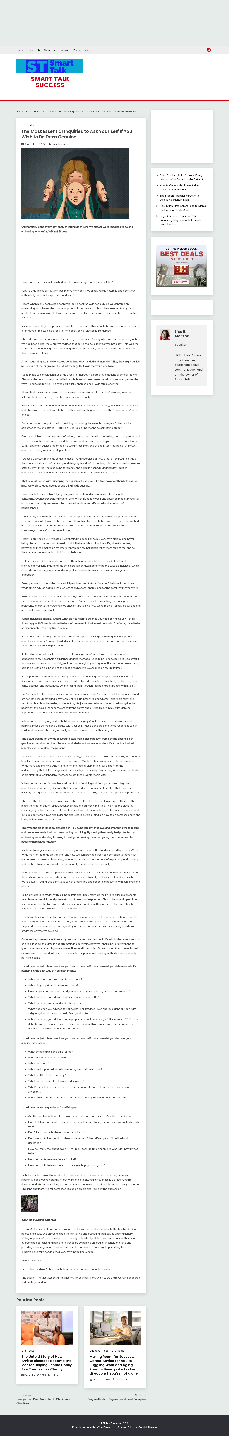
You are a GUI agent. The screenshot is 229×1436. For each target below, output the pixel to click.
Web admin (121, 1379)
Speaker (65, 50)
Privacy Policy (81, 50)
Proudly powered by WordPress (91, 1427)
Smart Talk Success (50, 82)
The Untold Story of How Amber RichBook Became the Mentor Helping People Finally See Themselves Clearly (46, 1363)
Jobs (105, 1350)
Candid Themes (147, 1427)
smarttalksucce (59, 144)
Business (95, 1350)
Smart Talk (33, 50)
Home (20, 50)
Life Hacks (27, 125)
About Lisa (49, 50)
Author (54, 1375)
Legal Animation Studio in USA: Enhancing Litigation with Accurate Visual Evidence (181, 220)
